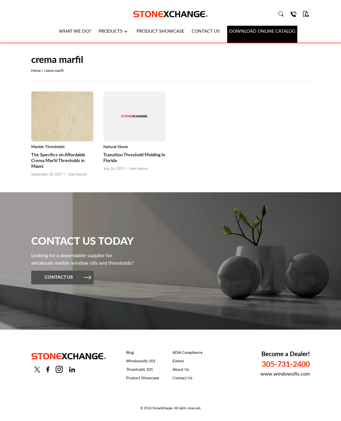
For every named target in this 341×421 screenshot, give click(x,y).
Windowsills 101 (141, 361)
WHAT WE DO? (75, 31)
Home (36, 71)
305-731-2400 (286, 364)
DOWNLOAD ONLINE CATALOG (262, 31)
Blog (130, 353)
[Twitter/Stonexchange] (37, 369)
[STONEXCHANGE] (170, 14)
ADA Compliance (187, 353)
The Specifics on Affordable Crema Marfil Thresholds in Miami (58, 161)
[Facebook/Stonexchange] (47, 369)
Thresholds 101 (139, 370)
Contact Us (182, 378)
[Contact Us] (293, 14)
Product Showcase (142, 378)
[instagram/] (59, 369)
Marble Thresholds (48, 147)
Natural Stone (115, 147)
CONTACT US (206, 31)
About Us (180, 370)
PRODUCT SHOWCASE (160, 31)
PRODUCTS (111, 31)
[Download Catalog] (306, 14)
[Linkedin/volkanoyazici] (72, 369)
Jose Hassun (77, 174)
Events (178, 361)
